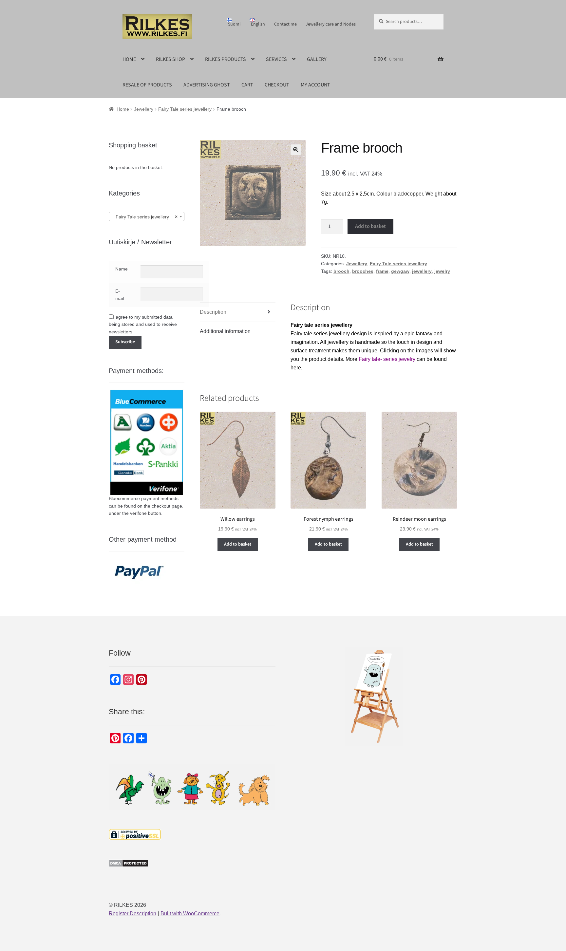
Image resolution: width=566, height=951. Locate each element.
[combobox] (146, 216)
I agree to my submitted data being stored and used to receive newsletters (143, 324)
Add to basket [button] (237, 544)
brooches (362, 271)
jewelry (442, 271)
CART (247, 84)
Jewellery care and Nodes (331, 24)
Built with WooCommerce (189, 913)
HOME (129, 59)
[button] (296, 149)
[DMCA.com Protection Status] (192, 863)
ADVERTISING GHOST (206, 84)
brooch (341, 271)
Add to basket (370, 226)
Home (123, 109)
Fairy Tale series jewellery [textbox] (145, 216)
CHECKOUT (277, 84)
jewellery (422, 271)
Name (121, 268)
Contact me (285, 24)
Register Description (132, 913)
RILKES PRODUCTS (225, 59)
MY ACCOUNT (315, 84)
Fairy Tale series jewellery (185, 109)
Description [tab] (213, 312)
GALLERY (317, 59)
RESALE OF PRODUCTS (147, 84)
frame (382, 271)
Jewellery (143, 109)
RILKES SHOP (170, 59)
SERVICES (276, 59)
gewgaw (400, 271)
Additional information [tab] (225, 331)
